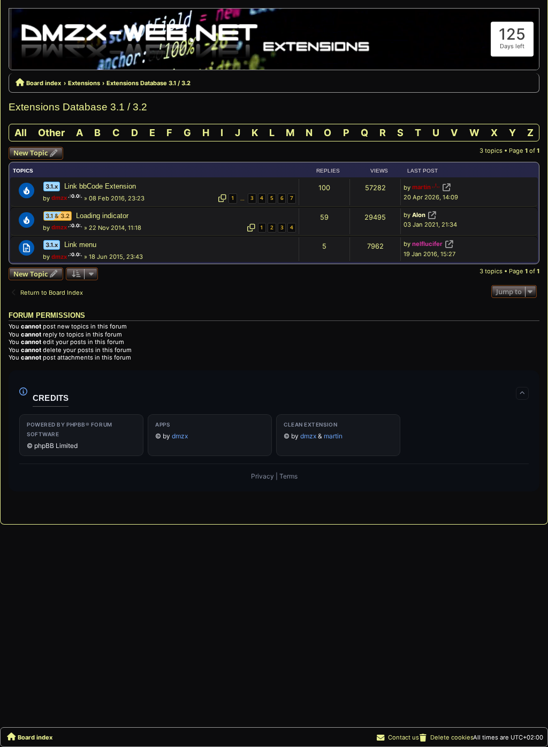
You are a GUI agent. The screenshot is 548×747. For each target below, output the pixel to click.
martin (421, 187)
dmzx (59, 197)
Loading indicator (102, 216)
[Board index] (196, 39)
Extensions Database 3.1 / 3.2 (78, 107)
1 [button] (232, 198)
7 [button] (291, 198)
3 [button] (252, 198)
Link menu (80, 245)
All (20, 132)
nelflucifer (427, 244)
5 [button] (271, 198)
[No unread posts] (26, 190)
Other (51, 132)
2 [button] (271, 227)
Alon (418, 215)
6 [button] (282, 198)
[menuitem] (446, 737)
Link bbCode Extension (100, 186)
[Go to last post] (446, 187)
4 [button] (261, 198)
